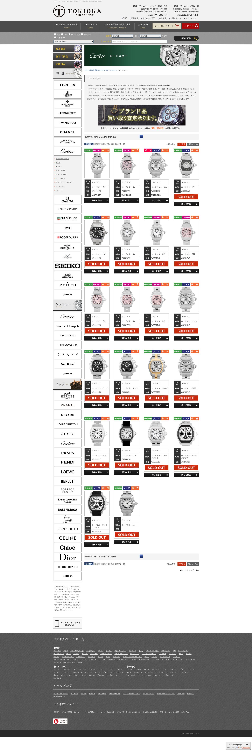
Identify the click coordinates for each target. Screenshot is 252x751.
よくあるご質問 (149, 18)
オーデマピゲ (90, 651)
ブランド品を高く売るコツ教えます (128, 712)
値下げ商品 (75, 35)
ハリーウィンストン (152, 651)
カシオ (80, 662)
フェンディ (155, 659)
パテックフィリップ (77, 651)
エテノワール (134, 654)
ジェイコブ (94, 654)
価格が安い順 (119, 144)
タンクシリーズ (61, 174)
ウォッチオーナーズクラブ (131, 693)
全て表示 (181, 144)
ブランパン (57, 662)
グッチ (147, 657)
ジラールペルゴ (94, 659)
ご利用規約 (180, 693)
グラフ (76, 659)
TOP (125, 18)
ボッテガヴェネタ (150, 672)
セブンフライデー (106, 654)
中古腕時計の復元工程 (150, 712)
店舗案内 (56, 712)
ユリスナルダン (123, 659)
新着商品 (92, 693)
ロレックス (57, 651)
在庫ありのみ (193, 144)
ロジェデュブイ (183, 651)
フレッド (119, 669)
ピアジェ (100, 657)
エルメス (85, 654)
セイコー (76, 654)
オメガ (141, 651)
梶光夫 (56, 675)
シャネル (109, 651)
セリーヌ (141, 675)
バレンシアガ (174, 672)
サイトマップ (191, 18)
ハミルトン (176, 657)
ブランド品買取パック (91, 712)
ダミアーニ (103, 669)
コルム (181, 654)
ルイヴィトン (80, 657)
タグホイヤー (165, 651)
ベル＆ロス (162, 654)
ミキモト (83, 675)
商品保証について (148, 693)
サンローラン (163, 672)
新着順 (97, 144)
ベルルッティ (137, 672)
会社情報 (162, 18)
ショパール (172, 654)
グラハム (188, 654)
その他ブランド (112, 675)
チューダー (91, 657)
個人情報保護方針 (59, 696)
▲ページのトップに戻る (189, 570)
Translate (246, 748)
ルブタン (185, 672)
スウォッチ (111, 659)
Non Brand (57, 678)
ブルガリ (56, 657)
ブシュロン (101, 675)
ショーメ (133, 659)
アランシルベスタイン (149, 654)
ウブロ (65, 651)
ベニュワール (60, 178)
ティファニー (190, 659)
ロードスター (60, 186)
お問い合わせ (176, 18)
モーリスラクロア (69, 662)
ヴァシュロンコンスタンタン (132, 657)
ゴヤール (146, 669)
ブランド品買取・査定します (71, 712)
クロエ (148, 675)
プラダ (182, 669)
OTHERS (59, 190)
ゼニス (108, 657)
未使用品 (87, 35)
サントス (59, 166)
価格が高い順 (107, 144)
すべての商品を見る (62, 159)
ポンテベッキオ (73, 675)
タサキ (63, 675)
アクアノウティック (121, 654)
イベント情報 (102, 693)
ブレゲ (68, 654)
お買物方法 (190, 693)
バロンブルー (60, 170)
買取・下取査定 (157, 128)
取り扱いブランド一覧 (61, 693)
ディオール (157, 675)
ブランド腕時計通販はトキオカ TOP (96, 70)
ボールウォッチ (144, 659)
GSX (103, 659)
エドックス (165, 659)
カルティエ (113, 70)
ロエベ (128, 672)
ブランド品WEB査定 (107, 712)
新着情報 (134, 18)
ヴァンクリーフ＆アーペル (62, 659)
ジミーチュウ (130, 675)
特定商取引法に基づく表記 (166, 693)
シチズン (154, 657)
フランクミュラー (120, 651)
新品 (58, 35)
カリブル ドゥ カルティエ (64, 182)
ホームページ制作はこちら (190, 733)
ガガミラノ (116, 657)
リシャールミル (165, 657)
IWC (174, 651)
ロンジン (83, 659)
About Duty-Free (114, 693)
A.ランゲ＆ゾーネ (177, 659)
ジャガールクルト (68, 657)
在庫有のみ (61, 38)
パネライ (100, 651)
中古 (66, 35)
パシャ (58, 162)
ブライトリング (59, 654)
